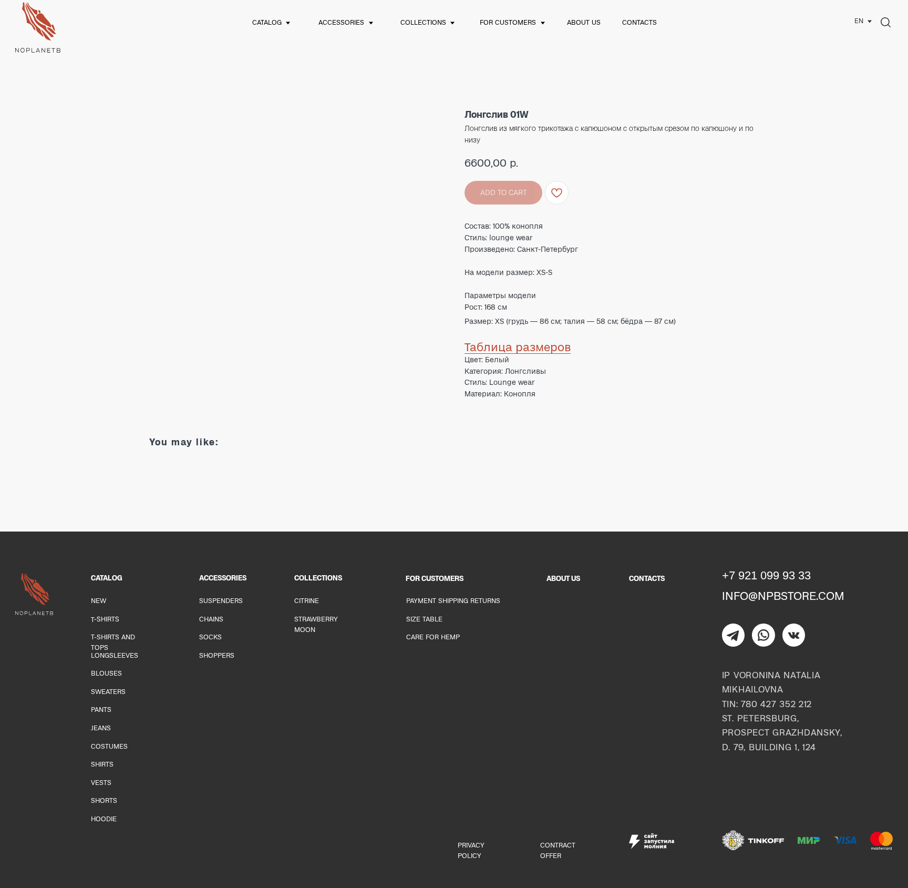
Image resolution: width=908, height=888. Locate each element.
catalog (267, 22)
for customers (508, 22)
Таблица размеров (518, 347)
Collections (423, 22)
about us (584, 22)
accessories (341, 22)
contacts (639, 22)
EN (858, 21)
